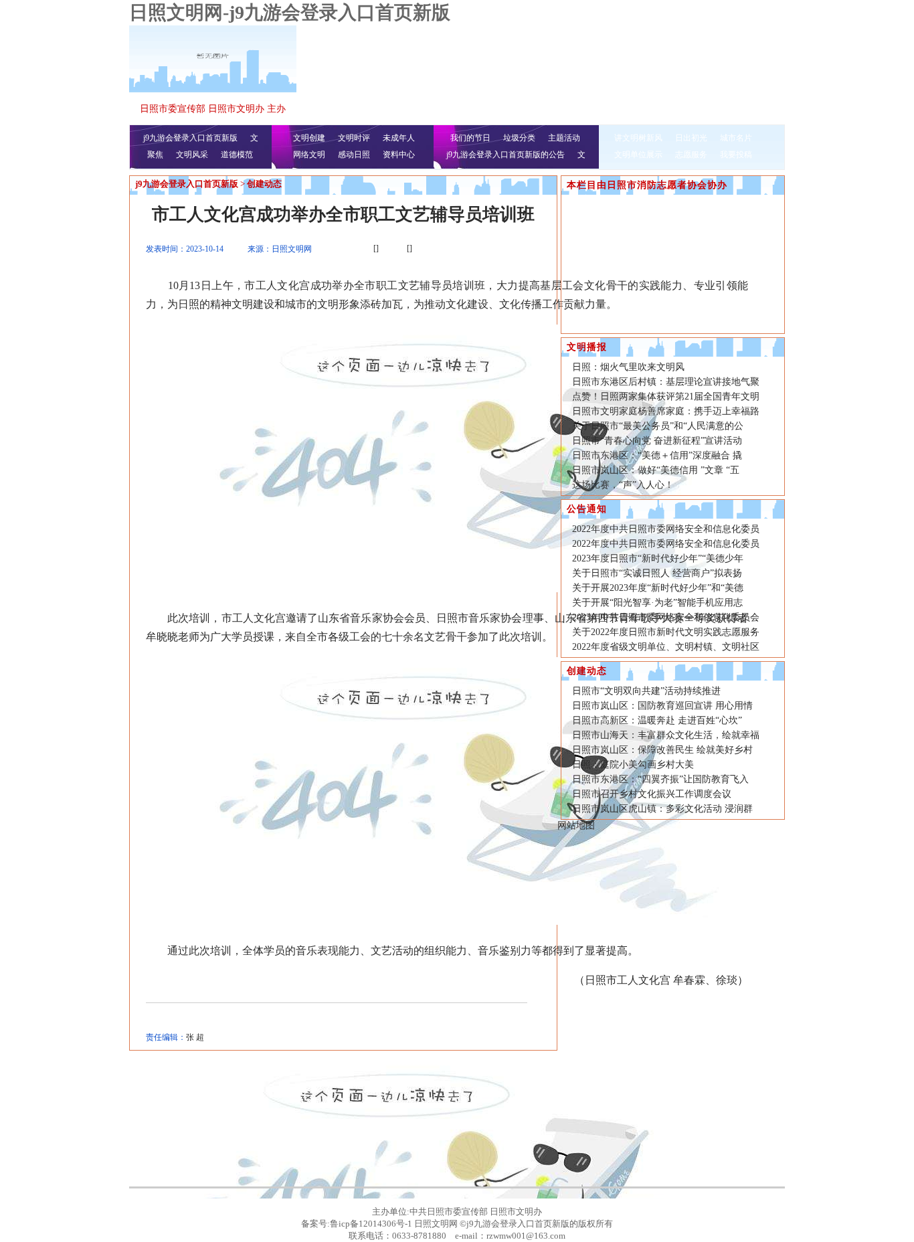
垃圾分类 (519, 138)
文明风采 (192, 154)
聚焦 (155, 154)
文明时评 (354, 138)
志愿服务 (691, 154)
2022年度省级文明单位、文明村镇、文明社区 (665, 647)
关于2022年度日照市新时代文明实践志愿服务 (665, 632)
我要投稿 (736, 154)
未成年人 (399, 138)
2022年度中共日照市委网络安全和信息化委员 (665, 529)
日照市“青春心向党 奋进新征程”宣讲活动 (657, 441)
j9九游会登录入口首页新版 (190, 138)
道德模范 (237, 154)
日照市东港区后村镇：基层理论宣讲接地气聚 (665, 382)
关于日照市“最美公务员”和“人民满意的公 (657, 426)
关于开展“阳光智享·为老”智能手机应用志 (657, 603)
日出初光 (691, 138)
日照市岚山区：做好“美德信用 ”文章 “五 (655, 470)
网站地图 (576, 825)
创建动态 (264, 184)
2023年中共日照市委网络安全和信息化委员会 (665, 617)
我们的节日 (470, 138)
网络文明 (309, 154)
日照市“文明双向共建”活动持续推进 (646, 691)
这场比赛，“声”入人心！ (623, 485)
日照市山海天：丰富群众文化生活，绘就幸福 (665, 735)
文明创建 (309, 138)
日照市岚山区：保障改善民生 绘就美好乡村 (662, 750)
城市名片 (736, 138)
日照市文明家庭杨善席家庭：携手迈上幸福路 (665, 411)
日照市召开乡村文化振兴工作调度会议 (651, 794)
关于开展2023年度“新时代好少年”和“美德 (657, 588)
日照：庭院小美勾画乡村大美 (633, 765)
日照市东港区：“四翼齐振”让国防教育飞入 (660, 779)
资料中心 (399, 154)
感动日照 (354, 154)
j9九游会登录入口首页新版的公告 (505, 154)
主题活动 (564, 138)
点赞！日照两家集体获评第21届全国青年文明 (665, 396)
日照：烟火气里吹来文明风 (628, 367)
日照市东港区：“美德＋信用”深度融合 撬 (657, 455)
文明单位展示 (638, 154)
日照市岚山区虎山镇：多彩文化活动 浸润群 (662, 809)
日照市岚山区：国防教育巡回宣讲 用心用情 (662, 706)
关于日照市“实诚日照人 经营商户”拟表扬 (657, 573)
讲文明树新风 (638, 138)
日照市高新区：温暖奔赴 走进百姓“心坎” (657, 720)
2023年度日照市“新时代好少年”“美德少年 (657, 558)
